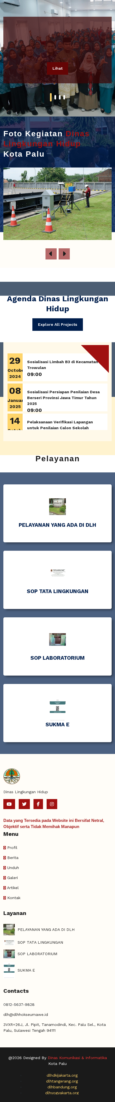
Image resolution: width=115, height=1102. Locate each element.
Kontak (13, 897)
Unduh (13, 867)
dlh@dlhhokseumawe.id (25, 1014)
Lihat (57, 68)
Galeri (12, 877)
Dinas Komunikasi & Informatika (77, 1057)
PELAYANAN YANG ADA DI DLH (57, 525)
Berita (12, 857)
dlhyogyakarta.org (62, 1093)
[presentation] (51, 253)
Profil (12, 847)
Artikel (13, 887)
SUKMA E (57, 724)
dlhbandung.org (62, 1087)
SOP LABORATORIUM (57, 658)
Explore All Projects (57, 324)
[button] (51, 97)
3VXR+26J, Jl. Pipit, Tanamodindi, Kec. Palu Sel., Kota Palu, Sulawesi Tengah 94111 (54, 1027)
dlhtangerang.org (62, 1081)
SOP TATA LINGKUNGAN (57, 591)
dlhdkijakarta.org (62, 1075)
